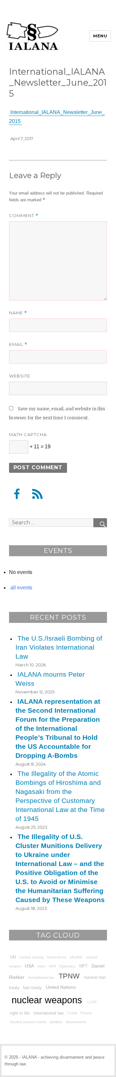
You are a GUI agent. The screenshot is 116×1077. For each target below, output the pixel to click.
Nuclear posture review (28, 1022)
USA (29, 965)
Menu (100, 35)
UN (13, 957)
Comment (23, 215)
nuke (41, 966)
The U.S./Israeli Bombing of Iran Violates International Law (58, 647)
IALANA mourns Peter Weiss (50, 679)
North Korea (56, 957)
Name (18, 313)
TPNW (69, 976)
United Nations (61, 987)
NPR (52, 966)
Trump (72, 1013)
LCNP (92, 1002)
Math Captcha (28, 434)
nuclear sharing (31, 957)
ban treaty (32, 987)
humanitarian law (41, 977)
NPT (83, 966)
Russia (86, 1013)
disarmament (76, 1022)
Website (19, 375)
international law (48, 1013)
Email (18, 344)
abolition (56, 1022)
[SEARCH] (100, 522)
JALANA (75, 957)
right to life (20, 1013)
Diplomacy (67, 966)
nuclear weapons (47, 1000)
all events (21, 587)
